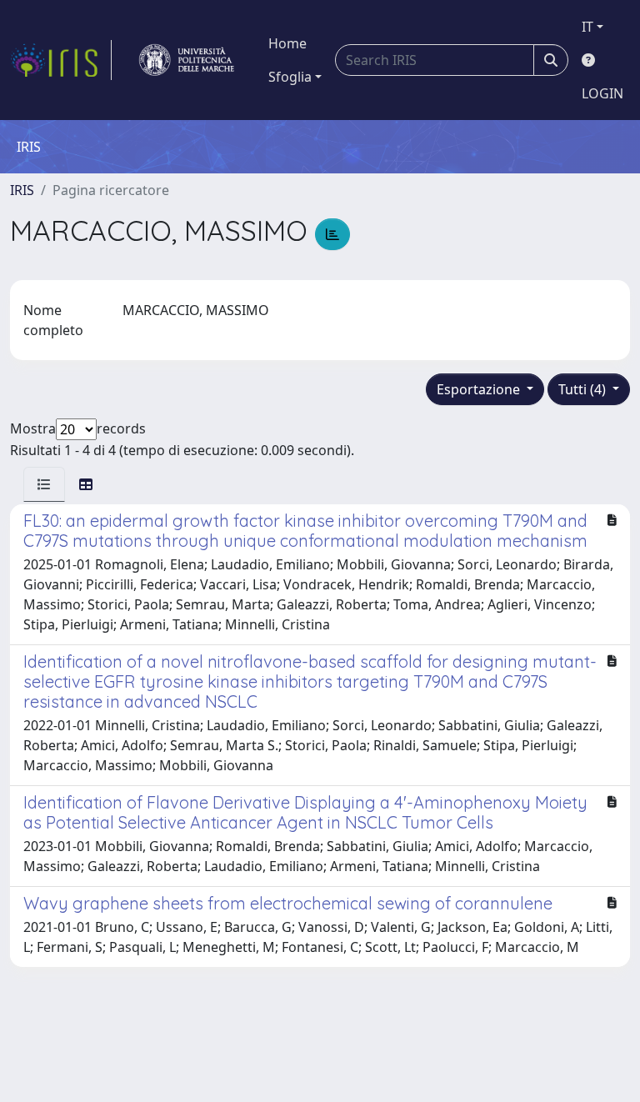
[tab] (44, 484)
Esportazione (480, 389)
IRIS (22, 190)
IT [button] (587, 27)
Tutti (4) (583, 389)
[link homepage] (61, 60)
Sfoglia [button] (290, 77)
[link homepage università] (186, 60)
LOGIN (602, 93)
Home (287, 43)
